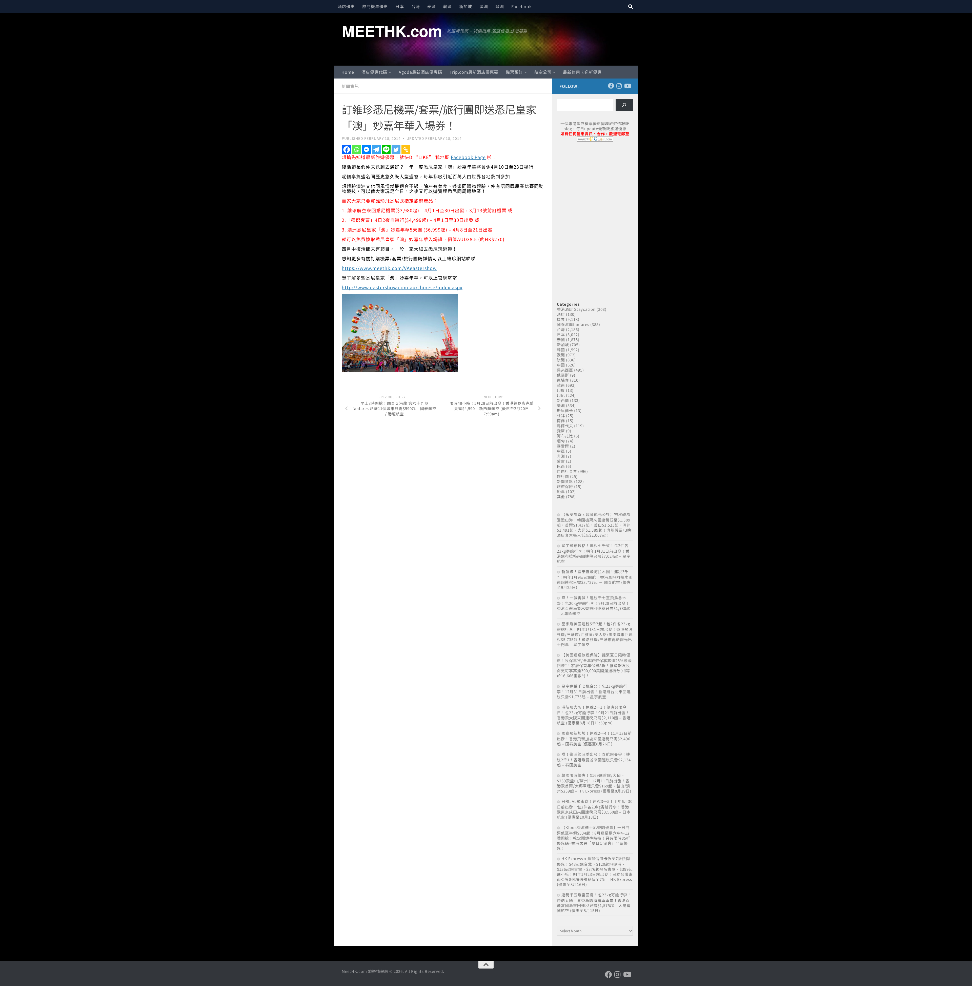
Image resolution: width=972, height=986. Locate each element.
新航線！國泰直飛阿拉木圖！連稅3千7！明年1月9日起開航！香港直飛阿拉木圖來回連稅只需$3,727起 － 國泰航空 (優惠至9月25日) (595, 579)
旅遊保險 (565, 486)
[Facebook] (346, 149)
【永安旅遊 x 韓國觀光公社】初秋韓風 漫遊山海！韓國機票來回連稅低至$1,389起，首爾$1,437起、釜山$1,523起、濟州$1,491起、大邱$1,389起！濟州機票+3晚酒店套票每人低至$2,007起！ (594, 525)
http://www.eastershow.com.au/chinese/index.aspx (402, 287)
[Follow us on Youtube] (627, 86)
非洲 (561, 456)
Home (347, 72)
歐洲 (499, 6)
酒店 (561, 314)
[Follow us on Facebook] (611, 86)
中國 (561, 365)
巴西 (561, 466)
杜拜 (561, 415)
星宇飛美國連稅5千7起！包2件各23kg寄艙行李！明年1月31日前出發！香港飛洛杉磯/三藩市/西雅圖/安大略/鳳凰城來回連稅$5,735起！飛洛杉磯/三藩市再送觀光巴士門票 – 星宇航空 (595, 634)
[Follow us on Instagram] (619, 86)
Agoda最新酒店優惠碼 (420, 72)
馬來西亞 (565, 370)
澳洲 (483, 6)
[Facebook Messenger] (366, 149)
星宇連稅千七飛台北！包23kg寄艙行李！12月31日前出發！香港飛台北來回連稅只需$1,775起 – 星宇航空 (594, 691)
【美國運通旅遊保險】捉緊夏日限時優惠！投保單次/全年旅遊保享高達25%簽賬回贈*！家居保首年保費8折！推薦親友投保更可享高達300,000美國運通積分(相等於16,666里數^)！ (594, 665)
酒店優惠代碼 (374, 72)
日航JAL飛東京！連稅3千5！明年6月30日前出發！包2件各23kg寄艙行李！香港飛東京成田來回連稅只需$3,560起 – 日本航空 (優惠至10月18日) (595, 809)
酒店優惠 (346, 6)
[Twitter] (396, 149)
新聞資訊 (350, 86)
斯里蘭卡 (565, 410)
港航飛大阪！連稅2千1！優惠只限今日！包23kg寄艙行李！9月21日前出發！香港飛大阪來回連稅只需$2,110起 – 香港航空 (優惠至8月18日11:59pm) (594, 714)
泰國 (431, 6)
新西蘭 (563, 400)
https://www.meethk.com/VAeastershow (389, 268)
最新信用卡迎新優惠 (582, 72)
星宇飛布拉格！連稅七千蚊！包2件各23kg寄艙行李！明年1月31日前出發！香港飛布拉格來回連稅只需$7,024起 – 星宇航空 (594, 553)
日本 (399, 6)
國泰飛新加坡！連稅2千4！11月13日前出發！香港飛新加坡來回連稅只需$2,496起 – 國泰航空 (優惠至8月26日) (594, 738)
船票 (561, 491)
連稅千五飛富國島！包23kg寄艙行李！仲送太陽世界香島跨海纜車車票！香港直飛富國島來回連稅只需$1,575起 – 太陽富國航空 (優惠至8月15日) (594, 902)
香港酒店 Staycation (576, 309)
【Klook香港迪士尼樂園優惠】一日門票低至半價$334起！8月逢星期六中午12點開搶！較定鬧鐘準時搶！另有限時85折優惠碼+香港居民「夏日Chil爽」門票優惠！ (593, 838)
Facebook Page (468, 157)
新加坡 (465, 6)
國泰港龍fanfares (573, 324)
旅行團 (563, 476)
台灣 (415, 6)
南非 (561, 420)
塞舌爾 (563, 446)
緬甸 (561, 440)
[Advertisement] (595, 184)
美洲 (561, 405)
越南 (561, 385)
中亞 (561, 451)
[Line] (386, 149)
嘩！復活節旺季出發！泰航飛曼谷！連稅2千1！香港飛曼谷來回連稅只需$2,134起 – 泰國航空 (594, 759)
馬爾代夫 (565, 425)
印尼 (561, 395)
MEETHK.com (392, 30)
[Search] (624, 105)
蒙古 (561, 461)
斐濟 (561, 430)
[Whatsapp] (356, 149)
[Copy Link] (405, 149)
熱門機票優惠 (375, 6)
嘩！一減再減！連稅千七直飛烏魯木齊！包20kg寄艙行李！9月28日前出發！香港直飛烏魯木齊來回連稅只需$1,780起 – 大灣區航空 (593, 605)
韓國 (447, 6)
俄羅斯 (563, 375)
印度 (561, 390)
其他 (561, 496)
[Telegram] (376, 149)
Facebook (521, 6)
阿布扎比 (565, 435)
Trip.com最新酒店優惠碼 (474, 72)
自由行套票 (567, 471)
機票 (561, 319)
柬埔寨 (563, 380)
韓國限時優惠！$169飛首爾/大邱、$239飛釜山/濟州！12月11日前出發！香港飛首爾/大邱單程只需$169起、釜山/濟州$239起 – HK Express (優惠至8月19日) (594, 783)
